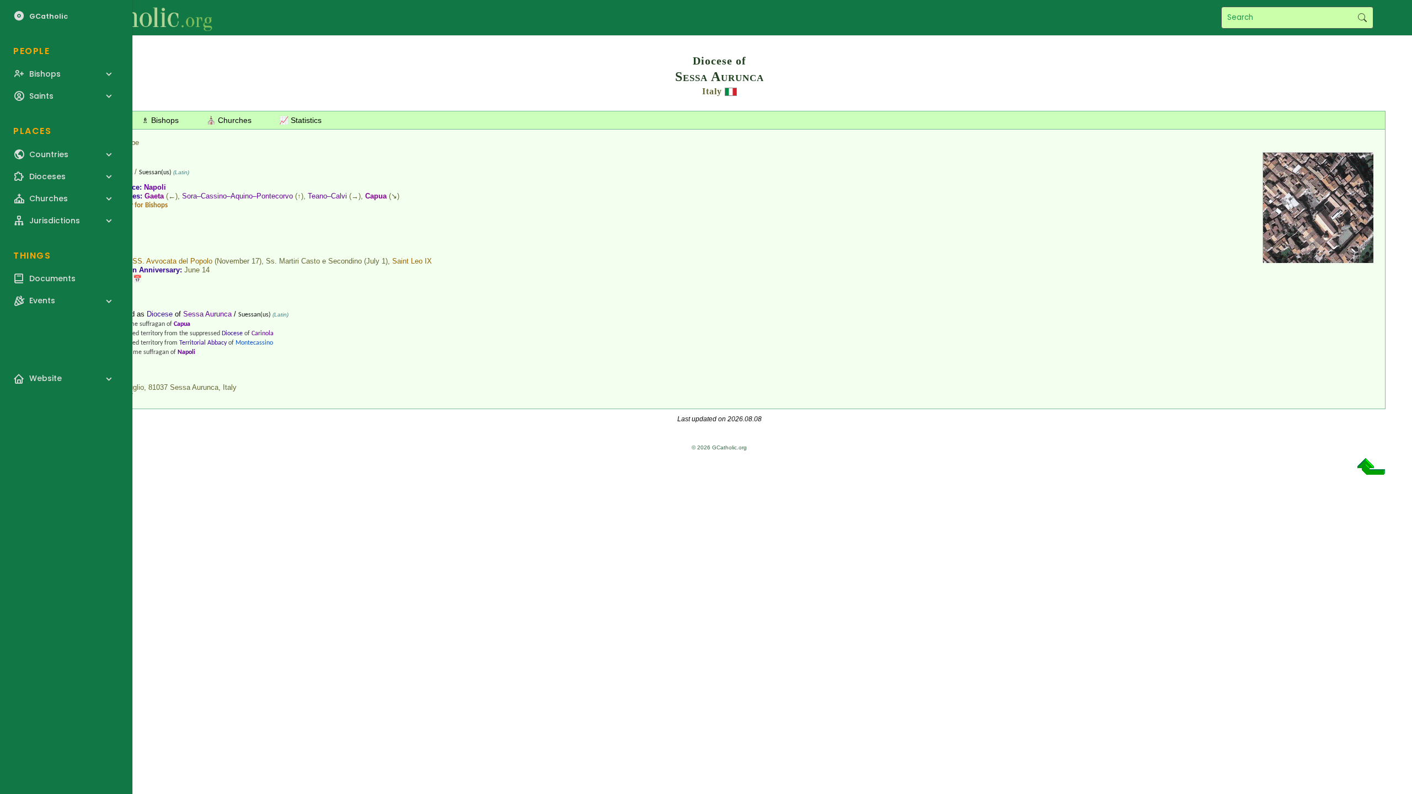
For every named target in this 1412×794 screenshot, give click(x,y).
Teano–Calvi (327, 196)
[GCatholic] (136, 17)
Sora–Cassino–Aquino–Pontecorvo (237, 196)
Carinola (263, 333)
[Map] (1318, 259)
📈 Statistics (300, 120)
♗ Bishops (160, 120)
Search (1362, 17)
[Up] (1371, 470)
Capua (376, 196)
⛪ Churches (229, 120)
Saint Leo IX (412, 261)
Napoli (155, 187)
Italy (712, 91)
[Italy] (731, 91)
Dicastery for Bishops (136, 205)
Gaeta (154, 196)
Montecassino (254, 343)
